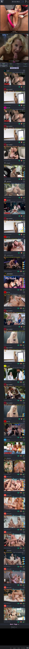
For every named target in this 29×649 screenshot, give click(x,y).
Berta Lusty (19, 91)
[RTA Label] (27, 648)
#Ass (19, 183)
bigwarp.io (16, 478)
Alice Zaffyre (19, 460)
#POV (11, 294)
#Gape (12, 183)
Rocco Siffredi (10, 257)
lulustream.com (25, 478)
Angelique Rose (7, 423)
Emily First (7, 165)
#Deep (16, 183)
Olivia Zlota (7, 238)
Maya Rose (19, 312)
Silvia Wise (9, 72)
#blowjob (23, 183)
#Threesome (20, 238)
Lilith (25, 91)
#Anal (21, 367)
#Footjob (15, 294)
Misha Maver (22, 331)
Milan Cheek (13, 441)
